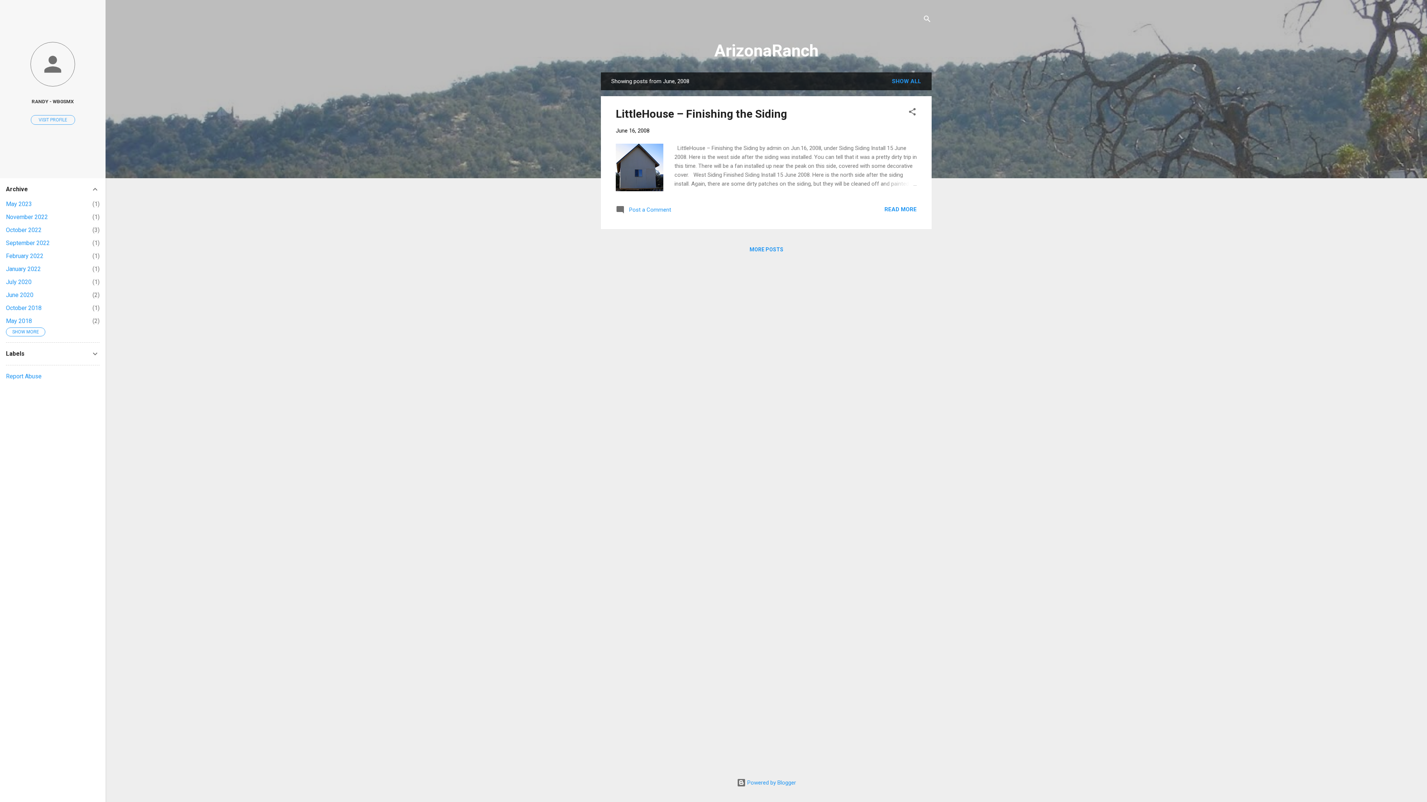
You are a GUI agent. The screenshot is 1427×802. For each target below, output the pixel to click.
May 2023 (19, 204)
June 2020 (19, 295)
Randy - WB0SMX (53, 101)
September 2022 (28, 243)
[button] (912, 113)
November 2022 (27, 217)
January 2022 (23, 269)
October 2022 (24, 230)
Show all (906, 81)
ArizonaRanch (766, 51)
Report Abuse (24, 376)
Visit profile (53, 120)
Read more (900, 209)
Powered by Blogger (771, 782)
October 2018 (24, 308)
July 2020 (19, 282)
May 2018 (19, 321)
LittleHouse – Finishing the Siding (701, 113)
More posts (766, 249)
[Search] (927, 20)
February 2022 (24, 256)
